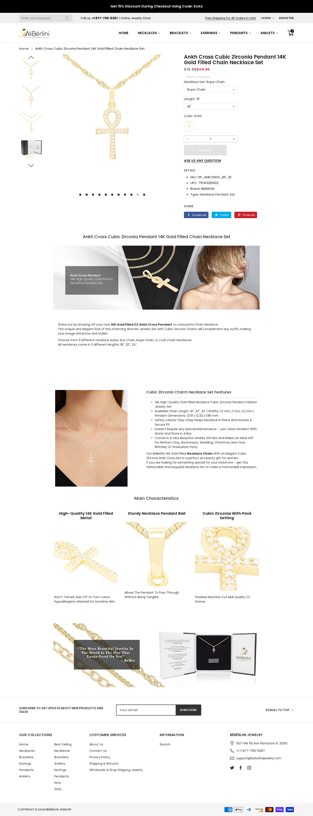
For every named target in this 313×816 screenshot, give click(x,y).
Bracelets (179, 33)
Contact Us (98, 751)
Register (286, 18)
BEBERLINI (207, 188)
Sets (57, 783)
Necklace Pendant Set (217, 194)
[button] (31, 57)
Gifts (58, 789)
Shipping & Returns (103, 763)
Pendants (239, 33)
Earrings (209, 33)
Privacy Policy (99, 757)
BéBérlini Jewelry (59, 809)
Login (266, 18)
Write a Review (198, 77)
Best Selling (63, 744)
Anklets (267, 33)
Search (165, 744)
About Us (96, 744)
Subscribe (188, 710)
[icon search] (67, 18)
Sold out (205, 150)
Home (123, 33)
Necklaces (147, 33)
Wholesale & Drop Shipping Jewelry (116, 770)
